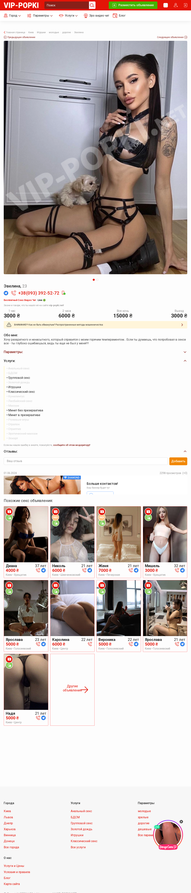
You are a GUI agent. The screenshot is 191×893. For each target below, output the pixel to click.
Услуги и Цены (14, 866)
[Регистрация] (176, 5)
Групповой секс (82, 823)
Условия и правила (17, 872)
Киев (7, 811)
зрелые (143, 817)
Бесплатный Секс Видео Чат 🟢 (25, 300)
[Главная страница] (21, 5)
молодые (144, 811)
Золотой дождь (81, 829)
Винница (10, 835)
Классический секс (84, 841)
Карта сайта (12, 884)
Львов (8, 817)
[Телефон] (38, 570)
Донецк (9, 841)
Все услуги (78, 847)
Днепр (8, 823)
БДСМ (75, 817)
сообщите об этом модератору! (71, 445)
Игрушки (77, 835)
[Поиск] (92, 5)
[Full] (95, 157)
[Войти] (185, 5)
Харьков (10, 829)
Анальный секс (81, 811)
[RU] (165, 5)
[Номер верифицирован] (63, 293)
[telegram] (43, 570)
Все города (11, 847)
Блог (7, 878)
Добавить (178, 461)
